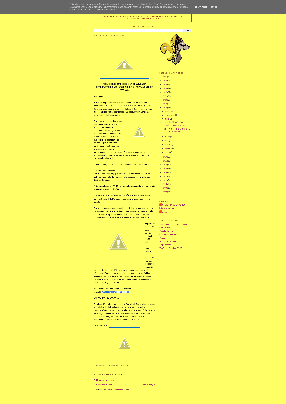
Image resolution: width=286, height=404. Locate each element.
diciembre (169, 111)
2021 (165, 96)
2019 (165, 104)
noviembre (169, 115)
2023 (165, 88)
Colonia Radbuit (166, 231)
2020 (165, 100)
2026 (165, 77)
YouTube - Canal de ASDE (170, 248)
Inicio (127, 384)
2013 (165, 172)
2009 (165, 188)
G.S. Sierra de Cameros (169, 235)
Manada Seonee (167, 208)
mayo (167, 137)
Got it (213, 7)
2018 (165, 108)
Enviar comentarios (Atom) (117, 390)
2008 (165, 192)
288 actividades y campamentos (173, 224)
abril (167, 140)
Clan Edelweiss (166, 228)
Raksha (163, 212)
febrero (168, 148)
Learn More (201, 7)
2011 (165, 180)
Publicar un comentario (104, 380)
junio (167, 119)
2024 (165, 84)
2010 (165, 184)
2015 (165, 165)
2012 (165, 176)
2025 (165, 80)
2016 (165, 161)
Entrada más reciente (103, 384)
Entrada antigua (148, 384)
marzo (168, 144)
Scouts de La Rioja (167, 241)
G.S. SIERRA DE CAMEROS (173, 205)
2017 (165, 157)
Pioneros (163, 238)
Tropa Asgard (165, 245)
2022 (165, 92)
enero (167, 152)
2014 (165, 168)
